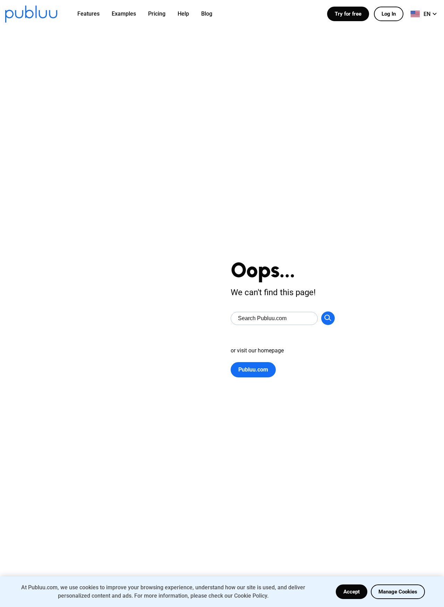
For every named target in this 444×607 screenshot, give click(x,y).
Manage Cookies (397, 592)
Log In (389, 14)
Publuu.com (253, 369)
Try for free (348, 14)
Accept (351, 592)
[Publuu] (31, 14)
